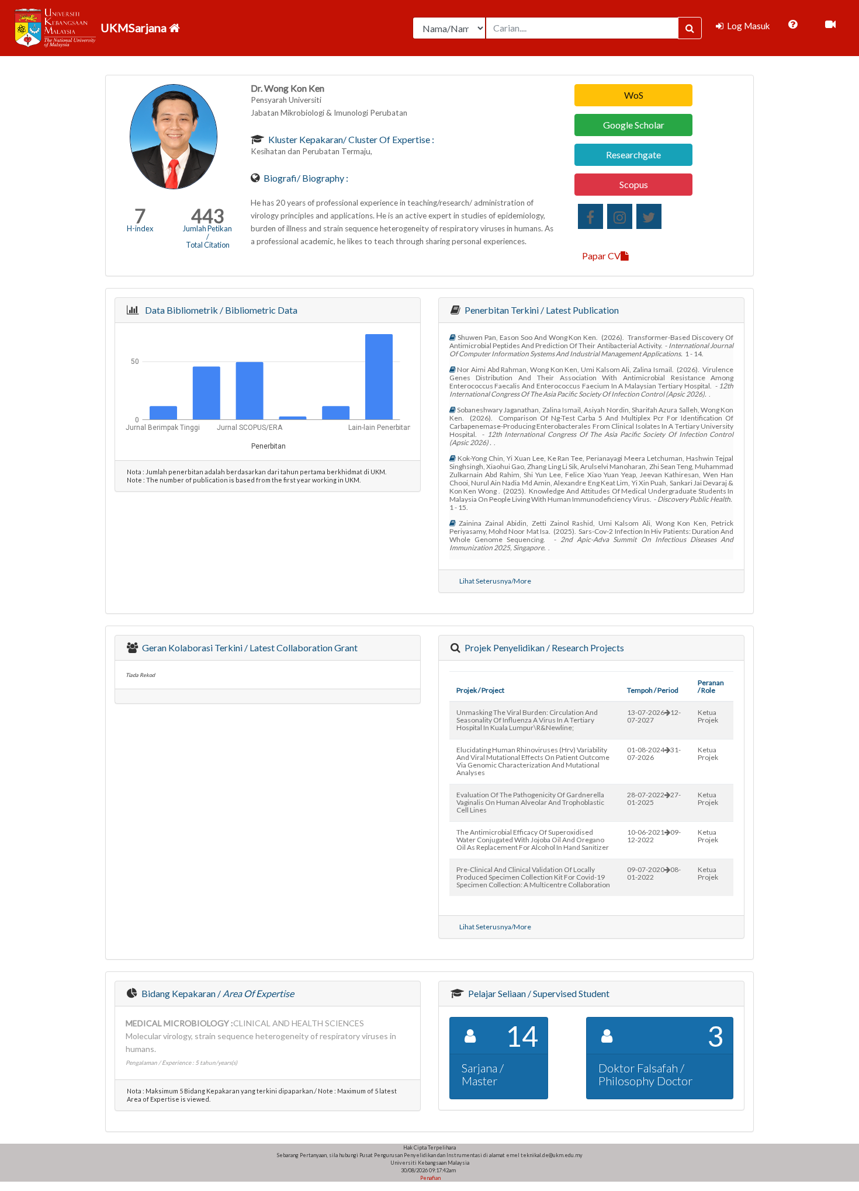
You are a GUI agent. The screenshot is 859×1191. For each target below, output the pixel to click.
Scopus (633, 184)
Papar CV (601, 255)
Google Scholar (633, 124)
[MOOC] (830, 24)
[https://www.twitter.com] (649, 216)
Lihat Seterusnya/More (495, 581)
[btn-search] (690, 28)
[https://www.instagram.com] (620, 216)
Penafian (430, 1178)
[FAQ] (792, 24)
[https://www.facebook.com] (590, 216)
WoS (633, 94)
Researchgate (633, 154)
